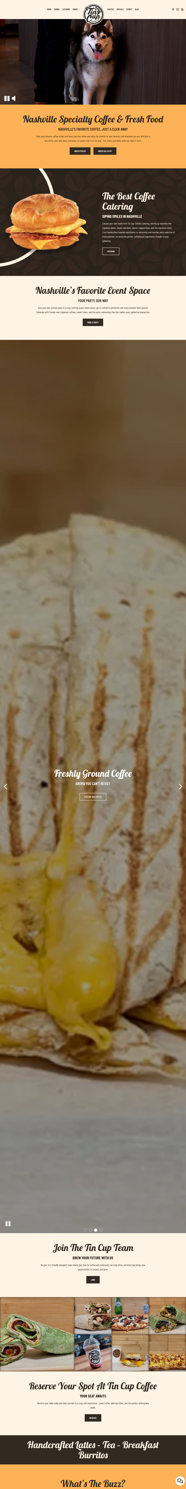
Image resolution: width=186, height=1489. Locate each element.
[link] (93, 14)
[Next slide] (180, 786)
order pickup (80, 151)
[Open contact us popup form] (180, 1481)
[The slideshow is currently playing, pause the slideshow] (8, 1223)
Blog (137, 9)
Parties (110, 9)
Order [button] (75, 9)
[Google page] (182, 9)
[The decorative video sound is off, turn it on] (13, 98)
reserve (93, 1417)
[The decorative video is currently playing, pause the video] (7, 98)
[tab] (85, 1230)
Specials (120, 9)
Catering (66, 9)
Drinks (57, 9)
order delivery (105, 151)
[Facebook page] (173, 9)
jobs (93, 1279)
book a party (93, 322)
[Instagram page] (177, 9)
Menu (49, 9)
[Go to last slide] (5, 786)
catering (111, 251)
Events (129, 9)
